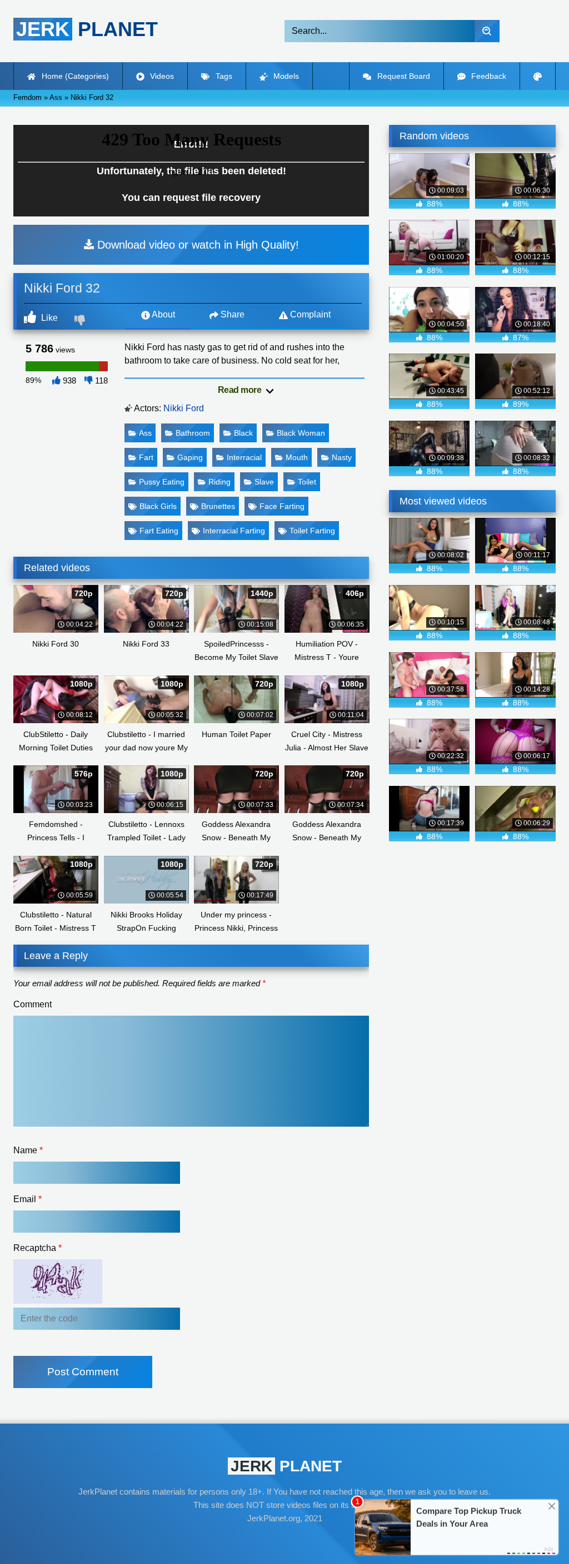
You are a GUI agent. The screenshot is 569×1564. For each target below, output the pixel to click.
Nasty (342, 457)
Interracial (244, 457)
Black (243, 432)
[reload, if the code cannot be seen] (57, 1300)
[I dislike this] (81, 321)
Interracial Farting (234, 530)
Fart (146, 457)
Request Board (402, 76)
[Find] (487, 31)
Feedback (487, 76)
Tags (222, 76)
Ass (145, 432)
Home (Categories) (74, 76)
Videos (161, 76)
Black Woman (301, 432)
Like (48, 317)
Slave (264, 481)
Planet (87, 29)
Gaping (190, 457)
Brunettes (218, 506)
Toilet (307, 481)
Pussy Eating (161, 481)
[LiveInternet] (284, 1539)
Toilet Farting (312, 530)
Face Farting (282, 506)
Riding (219, 481)
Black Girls (158, 506)
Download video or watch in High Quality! (196, 245)
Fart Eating (158, 530)
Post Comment (82, 1372)
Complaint (309, 314)
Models (285, 76)
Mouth (297, 457)
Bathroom (193, 432)
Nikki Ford (183, 408)
